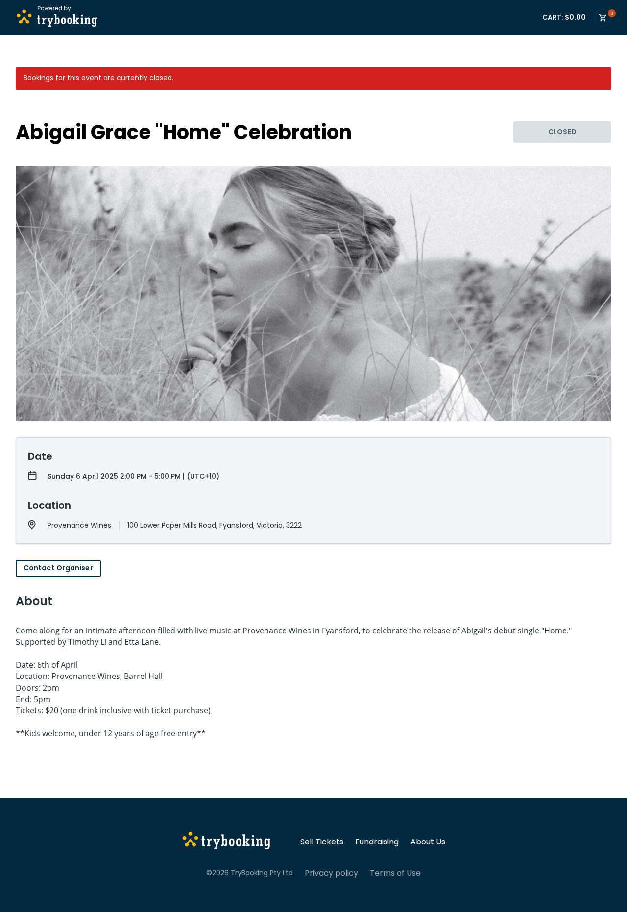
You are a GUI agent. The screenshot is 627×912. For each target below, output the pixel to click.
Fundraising (377, 842)
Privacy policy (331, 873)
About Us (427, 842)
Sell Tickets (321, 842)
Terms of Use (395, 873)
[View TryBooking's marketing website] (226, 842)
